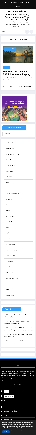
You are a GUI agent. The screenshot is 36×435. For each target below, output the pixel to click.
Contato (6, 407)
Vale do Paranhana (11, 295)
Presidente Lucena (10, 244)
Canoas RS (8, 160)
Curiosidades (9, 177)
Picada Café (9, 233)
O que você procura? (14, 127)
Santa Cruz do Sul (10, 272)
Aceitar (6, 432)
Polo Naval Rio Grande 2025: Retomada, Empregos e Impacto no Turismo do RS (18, 73)
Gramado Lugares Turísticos (13, 194)
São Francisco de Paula (12, 278)
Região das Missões (11, 256)
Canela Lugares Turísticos (12, 154)
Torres (7, 289)
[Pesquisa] (27, 31)
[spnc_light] (32, 32)
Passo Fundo (9, 222)
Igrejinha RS (9, 199)
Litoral (7, 205)
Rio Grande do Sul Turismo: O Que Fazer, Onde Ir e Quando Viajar (17, 14)
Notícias (6, 67)
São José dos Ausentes (12, 284)
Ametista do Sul (10, 143)
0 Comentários (9, 86)
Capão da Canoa (10, 165)
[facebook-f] (17, 6)
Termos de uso (8, 420)
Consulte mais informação (25, 86)
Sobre (5, 415)
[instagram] (19, 6)
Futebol (8, 182)
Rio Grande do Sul (11, 261)
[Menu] (3, 31)
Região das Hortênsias (11, 250)
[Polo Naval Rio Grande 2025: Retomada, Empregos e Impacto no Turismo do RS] (18, 54)
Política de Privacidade (10, 411)
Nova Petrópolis (10, 216)
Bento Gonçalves (10, 148)
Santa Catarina (9, 267)
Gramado (8, 188)
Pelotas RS (8, 227)
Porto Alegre (9, 239)
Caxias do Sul (9, 171)
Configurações (16, 432)
